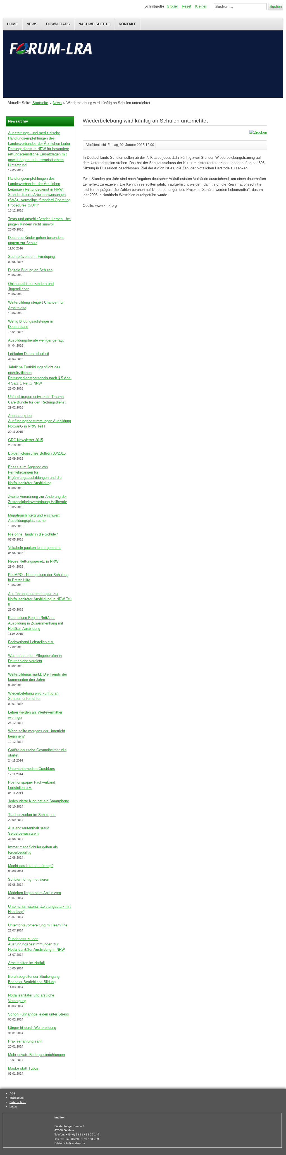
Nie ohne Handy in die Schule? (33, 534)
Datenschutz (17, 1102)
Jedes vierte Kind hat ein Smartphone (38, 801)
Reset (186, 6)
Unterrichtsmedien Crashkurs (31, 769)
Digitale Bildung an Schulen (30, 270)
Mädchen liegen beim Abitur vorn (34, 893)
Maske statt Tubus (23, 1068)
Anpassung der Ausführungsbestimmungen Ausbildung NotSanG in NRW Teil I (39, 421)
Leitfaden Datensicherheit (28, 354)
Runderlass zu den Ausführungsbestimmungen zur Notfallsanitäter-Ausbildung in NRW (36, 944)
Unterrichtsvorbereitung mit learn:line (37, 925)
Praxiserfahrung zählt (25, 1041)
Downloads (58, 24)
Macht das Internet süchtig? (30, 866)
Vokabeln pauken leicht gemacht (34, 548)
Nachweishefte (94, 24)
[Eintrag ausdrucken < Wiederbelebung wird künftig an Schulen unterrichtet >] (258, 132)
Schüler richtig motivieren (28, 879)
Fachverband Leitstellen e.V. (31, 642)
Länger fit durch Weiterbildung (32, 1028)
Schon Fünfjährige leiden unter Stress (38, 1014)
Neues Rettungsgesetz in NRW (33, 561)
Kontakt (127, 24)
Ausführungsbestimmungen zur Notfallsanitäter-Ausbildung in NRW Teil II (40, 599)
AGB (12, 1093)
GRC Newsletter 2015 (25, 440)
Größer (172, 6)
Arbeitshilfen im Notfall (26, 963)
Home (12, 24)
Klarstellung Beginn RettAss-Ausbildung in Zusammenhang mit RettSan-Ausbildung (35, 623)
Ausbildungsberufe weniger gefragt (36, 340)
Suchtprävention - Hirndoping (31, 256)
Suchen (276, 6)
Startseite (40, 103)
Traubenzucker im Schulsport (32, 815)
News (32, 24)
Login (13, 1106)
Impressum (16, 1097)
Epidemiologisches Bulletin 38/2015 (37, 453)
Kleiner (200, 6)
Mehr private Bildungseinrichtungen (36, 1055)
